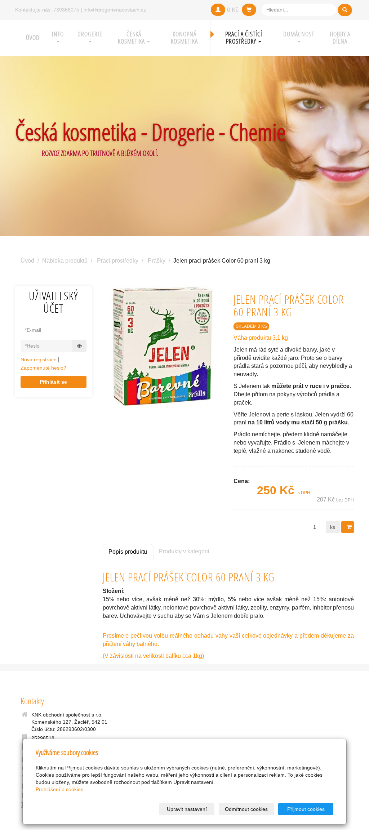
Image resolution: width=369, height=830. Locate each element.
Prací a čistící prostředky (243, 37)
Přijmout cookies (306, 809)
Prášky (156, 261)
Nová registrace (39, 359)
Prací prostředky (117, 261)
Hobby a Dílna (340, 37)
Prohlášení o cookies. (60, 789)
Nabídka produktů (65, 261)
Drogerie (89, 34)
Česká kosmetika (132, 37)
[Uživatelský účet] (218, 10)
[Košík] (249, 10)
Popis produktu (127, 552)
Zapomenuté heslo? (43, 368)
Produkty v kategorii (184, 551)
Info (58, 34)
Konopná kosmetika (184, 37)
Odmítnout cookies (246, 809)
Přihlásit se (53, 382)
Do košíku (347, 527)
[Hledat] (345, 10)
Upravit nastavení (187, 809)
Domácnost (298, 34)
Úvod (33, 38)
